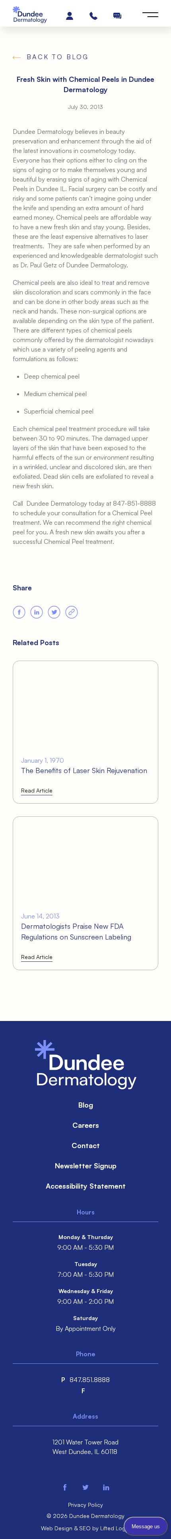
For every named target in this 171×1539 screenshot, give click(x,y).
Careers (85, 1125)
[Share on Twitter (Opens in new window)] (54, 612)
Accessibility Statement (86, 1185)
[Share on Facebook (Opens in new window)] (19, 612)
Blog (85, 1104)
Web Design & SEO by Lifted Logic (85, 1528)
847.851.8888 (90, 1380)
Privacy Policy (85, 1504)
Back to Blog (58, 57)
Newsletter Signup (86, 1165)
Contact (86, 1145)
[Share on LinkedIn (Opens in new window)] (36, 612)
